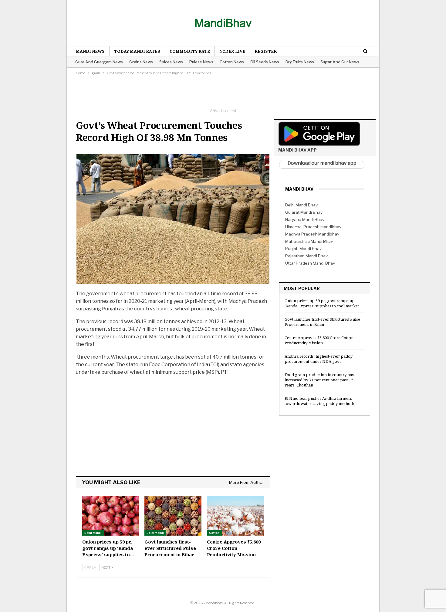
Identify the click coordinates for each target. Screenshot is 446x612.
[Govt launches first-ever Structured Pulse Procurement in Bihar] (172, 516)
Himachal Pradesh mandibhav (313, 226)
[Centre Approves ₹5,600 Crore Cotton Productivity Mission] (235, 516)
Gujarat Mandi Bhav (304, 212)
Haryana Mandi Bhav (304, 219)
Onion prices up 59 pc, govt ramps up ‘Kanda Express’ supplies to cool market (322, 303)
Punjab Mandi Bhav (303, 248)
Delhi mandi (93, 532)
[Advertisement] (223, 91)
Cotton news (232, 61)
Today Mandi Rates (137, 51)
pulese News (201, 61)
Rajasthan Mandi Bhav (306, 255)
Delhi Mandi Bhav (301, 204)
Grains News (141, 61)
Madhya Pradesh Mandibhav (312, 234)
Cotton (214, 532)
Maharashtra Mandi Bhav (309, 241)
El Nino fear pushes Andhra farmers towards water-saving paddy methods (320, 401)
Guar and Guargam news (99, 61)
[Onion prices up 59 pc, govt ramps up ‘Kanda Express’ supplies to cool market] (110, 516)
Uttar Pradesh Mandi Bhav (310, 263)
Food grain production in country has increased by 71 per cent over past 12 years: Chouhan (319, 380)
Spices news (171, 61)
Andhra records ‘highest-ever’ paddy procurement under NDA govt (319, 358)
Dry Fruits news (300, 61)
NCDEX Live (232, 51)
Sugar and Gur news (339, 61)
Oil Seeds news (264, 61)
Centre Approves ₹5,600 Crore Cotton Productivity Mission (319, 340)
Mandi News (90, 51)
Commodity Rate (190, 51)
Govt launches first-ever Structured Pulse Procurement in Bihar (322, 321)
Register (266, 51)
